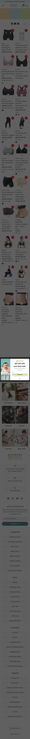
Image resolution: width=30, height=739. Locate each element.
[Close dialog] (28, 359)
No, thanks (19, 378)
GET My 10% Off (19, 374)
